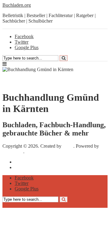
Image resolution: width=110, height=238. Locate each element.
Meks (68, 146)
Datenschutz (26, 167)
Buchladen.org (16, 5)
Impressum (25, 161)
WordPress (12, 151)
